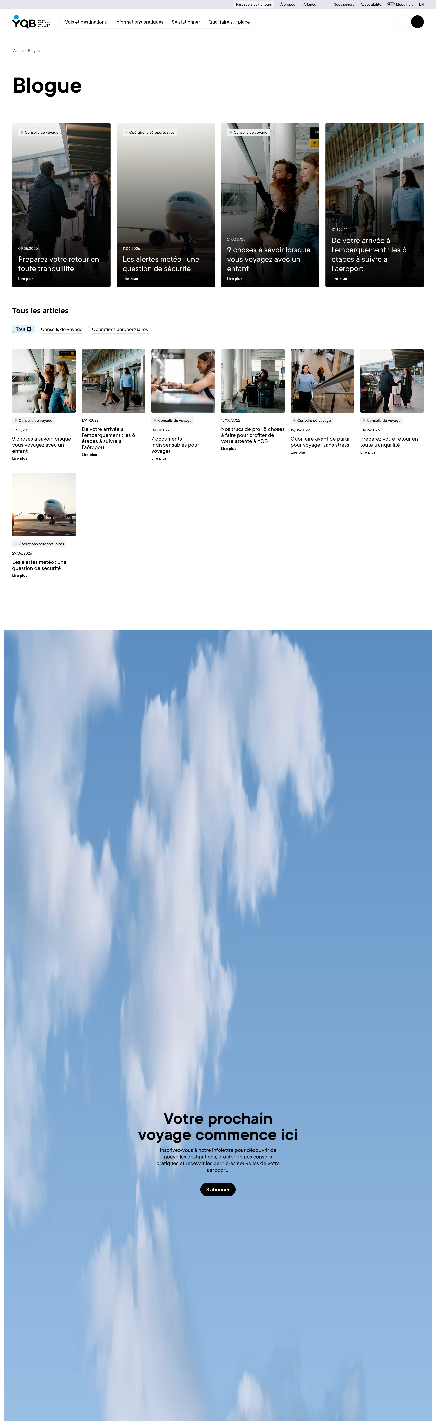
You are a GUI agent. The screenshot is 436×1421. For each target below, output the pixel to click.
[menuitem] (85, 22)
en (421, 4)
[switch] (391, 4)
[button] (417, 21)
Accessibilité (371, 4)
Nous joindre (344, 4)
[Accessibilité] (402, 21)
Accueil (19, 50)
